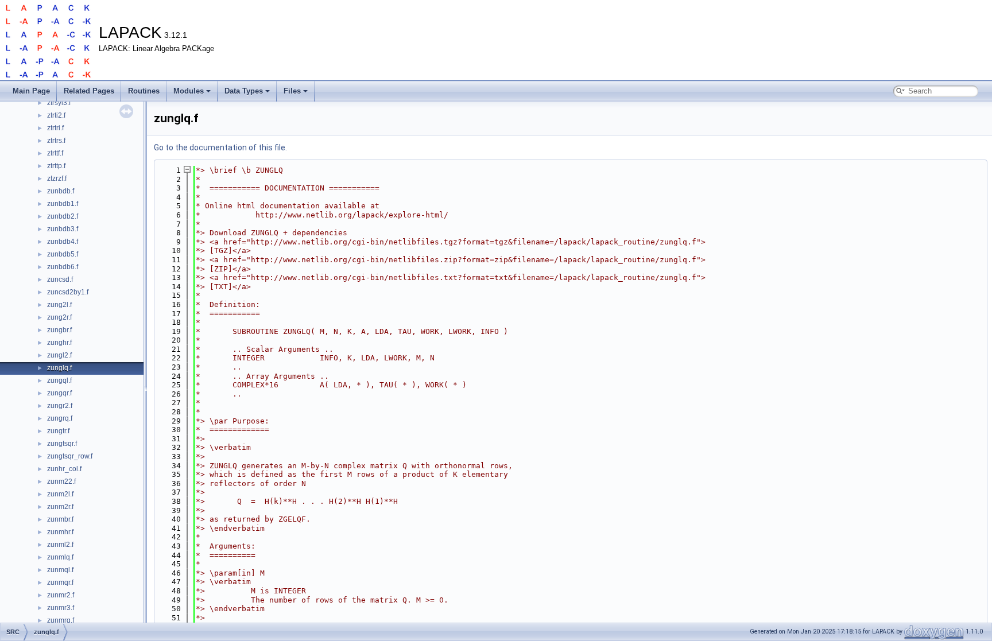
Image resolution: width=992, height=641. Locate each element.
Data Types (243, 91)
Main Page (31, 91)
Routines (144, 91)
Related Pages (89, 91)
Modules (188, 91)
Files (292, 91)
